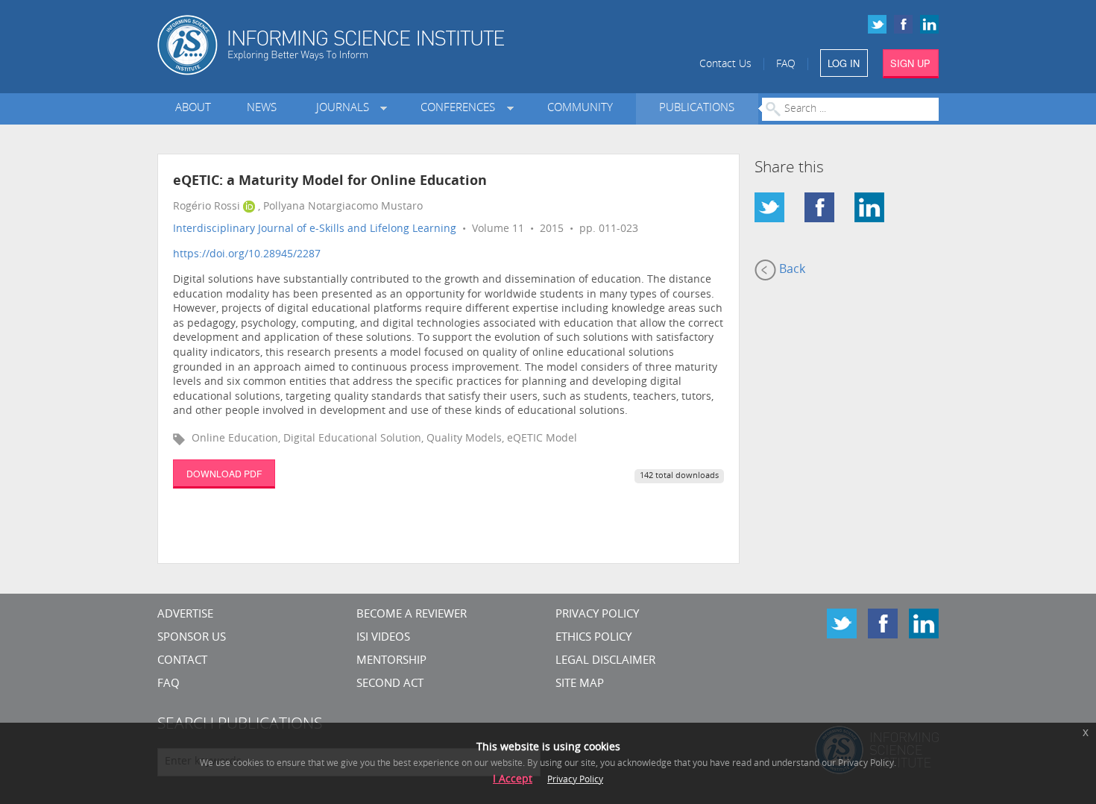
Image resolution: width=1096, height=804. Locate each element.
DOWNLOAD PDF (224, 473)
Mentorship (391, 661)
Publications (696, 108)
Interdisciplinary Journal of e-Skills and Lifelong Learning (314, 229)
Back (790, 270)
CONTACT (182, 661)
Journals (345, 108)
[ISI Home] (382, 45)
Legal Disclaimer (605, 661)
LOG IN (844, 63)
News (262, 108)
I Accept (512, 779)
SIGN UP (910, 63)
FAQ (786, 64)
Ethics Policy (593, 638)
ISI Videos (383, 638)
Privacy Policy (597, 615)
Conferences (461, 108)
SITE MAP (579, 684)
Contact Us (725, 64)
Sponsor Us (191, 638)
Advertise (185, 615)
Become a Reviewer (411, 615)
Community (580, 108)
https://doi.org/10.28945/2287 (247, 254)
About (193, 108)
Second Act (389, 684)
